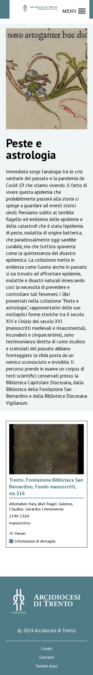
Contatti (46, 657)
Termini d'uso (46, 666)
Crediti (46, 648)
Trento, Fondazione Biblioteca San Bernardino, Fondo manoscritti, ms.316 (46, 487)
